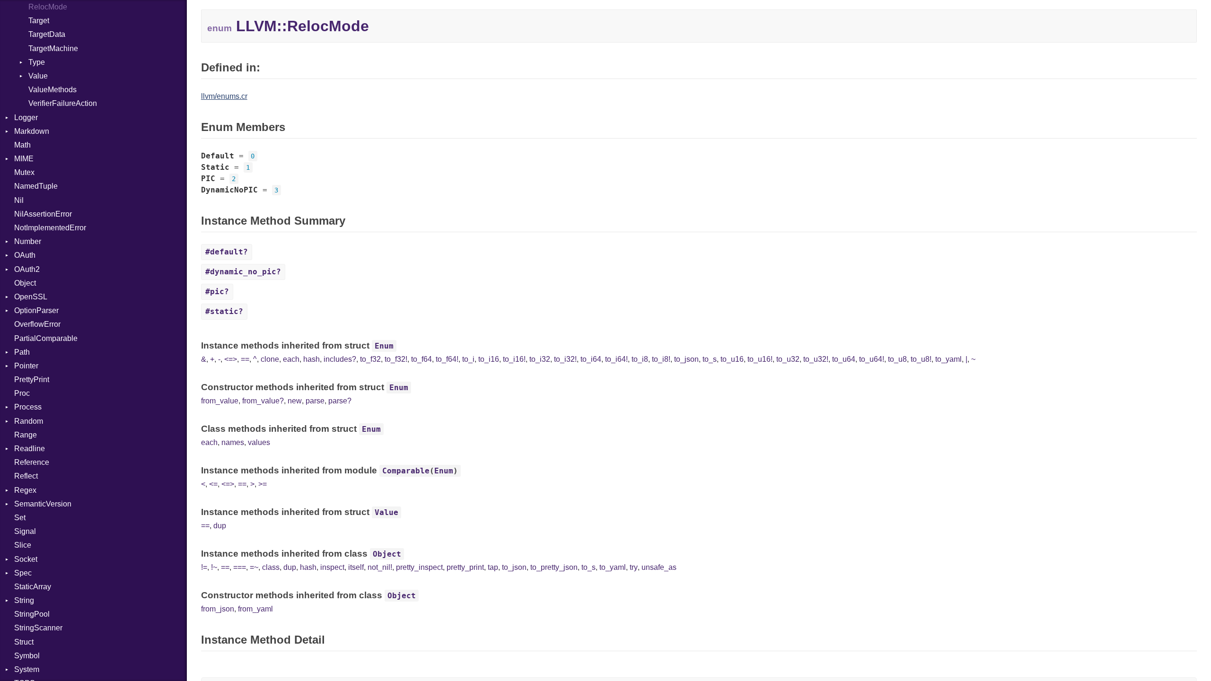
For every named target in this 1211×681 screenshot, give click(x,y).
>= (262, 484)
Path (22, 352)
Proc (22, 393)
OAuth (24, 255)
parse (315, 401)
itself (356, 567)
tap (493, 567)
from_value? (263, 401)
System (26, 669)
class (271, 567)
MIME (24, 159)
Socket (25, 559)
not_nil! (380, 567)
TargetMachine (53, 48)
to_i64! (616, 359)
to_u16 (732, 359)
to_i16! (514, 359)
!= (204, 567)
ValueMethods (52, 90)
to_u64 (843, 359)
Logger (26, 118)
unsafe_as (658, 567)
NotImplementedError (50, 228)
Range (25, 435)
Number (27, 241)
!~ (214, 567)
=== (239, 567)
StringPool (32, 614)
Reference (31, 462)
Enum (384, 345)
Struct (24, 642)
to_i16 (488, 359)
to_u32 (787, 359)
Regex (25, 490)
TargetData (46, 34)
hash (311, 359)
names (232, 442)
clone (270, 359)
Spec (23, 573)
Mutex (24, 172)
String (24, 600)
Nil (19, 200)
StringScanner (38, 628)
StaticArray (32, 587)
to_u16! (759, 359)
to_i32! (565, 359)
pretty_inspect (419, 567)
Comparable (406, 470)
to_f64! (447, 359)
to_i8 (640, 359)
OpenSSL (30, 297)
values (259, 442)
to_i (468, 359)
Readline (29, 449)
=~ (254, 567)
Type (36, 62)
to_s (709, 359)
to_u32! (815, 359)
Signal (25, 531)
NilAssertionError (43, 214)
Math (22, 145)
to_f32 (370, 359)
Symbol (27, 656)
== (245, 359)
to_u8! (921, 359)
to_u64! (871, 359)
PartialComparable (46, 338)
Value (38, 76)
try (634, 567)
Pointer (26, 366)
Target (38, 21)
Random (28, 421)
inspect (332, 567)
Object (25, 283)
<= (213, 484)
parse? (339, 401)
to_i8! (661, 359)
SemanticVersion (42, 504)
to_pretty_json (554, 567)
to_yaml (948, 359)
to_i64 (590, 359)
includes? (340, 359)
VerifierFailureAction (62, 103)
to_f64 (421, 359)
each (291, 359)
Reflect (26, 476)
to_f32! (396, 359)
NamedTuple (36, 186)
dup (219, 526)
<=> (230, 359)
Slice (22, 545)
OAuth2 (27, 269)
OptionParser (36, 310)
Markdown (31, 131)
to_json (686, 359)
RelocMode (47, 7)
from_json (217, 609)
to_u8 (897, 359)
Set (20, 518)
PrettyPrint (31, 379)
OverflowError (37, 324)
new (295, 401)
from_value (219, 401)
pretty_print (465, 567)
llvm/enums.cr (224, 96)
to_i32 (539, 359)
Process (28, 407)
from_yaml (255, 609)
